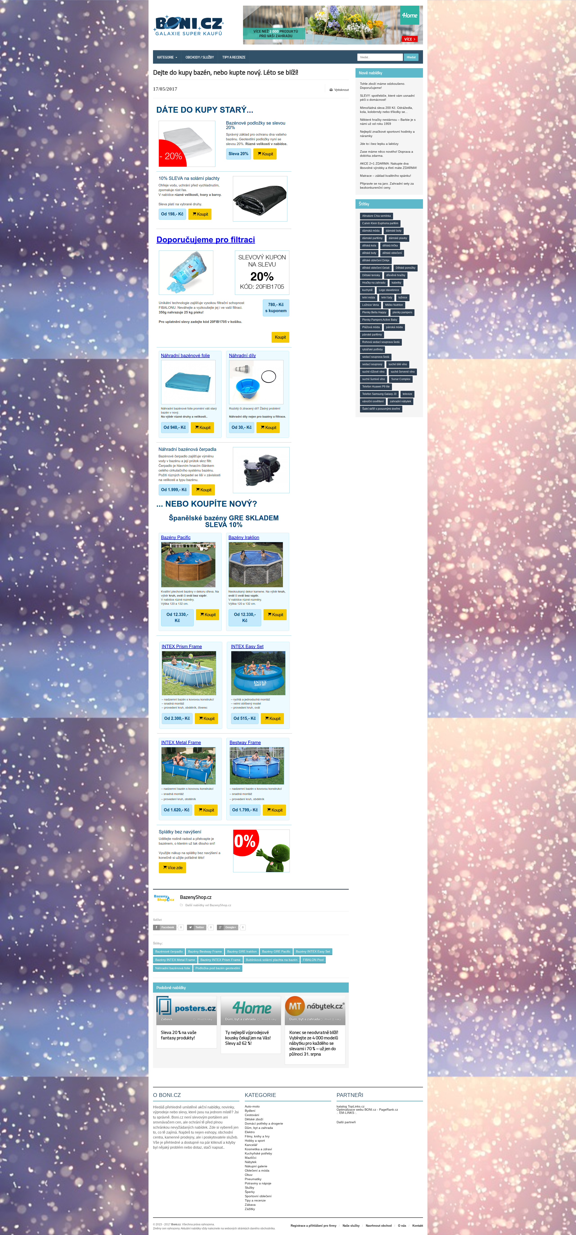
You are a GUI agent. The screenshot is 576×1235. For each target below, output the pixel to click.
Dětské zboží (254, 1119)
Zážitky (250, 1209)
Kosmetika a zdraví (258, 1149)
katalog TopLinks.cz (350, 1106)
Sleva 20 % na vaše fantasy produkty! (178, 1035)
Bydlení (250, 1110)
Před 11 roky (332, 1019)
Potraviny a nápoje (258, 1183)
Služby (249, 1187)
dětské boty (369, 253)
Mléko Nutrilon (394, 305)
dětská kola (369, 245)
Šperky (250, 1192)
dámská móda (371, 230)
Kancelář (251, 1145)
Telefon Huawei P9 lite (376, 386)
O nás (402, 1225)
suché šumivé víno (373, 379)
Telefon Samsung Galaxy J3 (379, 394)
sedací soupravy (372, 364)
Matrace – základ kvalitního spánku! (385, 175)
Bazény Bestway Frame (205, 951)
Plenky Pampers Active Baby (379, 319)
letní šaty (386, 297)
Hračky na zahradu (373, 282)
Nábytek (250, 1162)
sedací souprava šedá (375, 356)
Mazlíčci (250, 1157)
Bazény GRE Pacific (276, 951)
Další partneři (346, 1122)
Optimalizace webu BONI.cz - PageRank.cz (367, 1109)
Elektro (250, 1132)
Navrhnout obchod (379, 1225)
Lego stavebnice (389, 290)
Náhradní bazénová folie (172, 968)
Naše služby (351, 1225)
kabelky (396, 282)
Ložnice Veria (370, 305)
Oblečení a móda (257, 1170)
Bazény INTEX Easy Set (313, 951)
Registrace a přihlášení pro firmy (313, 1225)
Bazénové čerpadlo (169, 951)
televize (407, 394)
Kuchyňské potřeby (258, 1153)
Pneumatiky (253, 1179)
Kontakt (417, 1225)
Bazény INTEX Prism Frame (220, 960)
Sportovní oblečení (258, 1196)
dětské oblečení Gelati (375, 267)
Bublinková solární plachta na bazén (271, 960)
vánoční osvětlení (373, 401)
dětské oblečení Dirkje (375, 260)
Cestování (252, 1115)
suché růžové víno (373, 371)
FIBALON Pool (313, 960)
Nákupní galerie (256, 1166)
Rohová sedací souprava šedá (381, 342)
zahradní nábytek (400, 401)
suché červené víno (403, 371)
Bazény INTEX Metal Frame (175, 960)
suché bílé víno (398, 364)
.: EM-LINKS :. (347, 1112)
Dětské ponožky (405, 267)
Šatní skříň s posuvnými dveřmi (381, 408)
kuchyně (367, 290)
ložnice (402, 297)
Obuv (248, 1175)
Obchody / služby (200, 57)
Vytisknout (341, 90)
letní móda (368, 297)
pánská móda (394, 327)
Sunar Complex (400, 379)
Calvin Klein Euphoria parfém (380, 223)
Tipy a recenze (233, 57)
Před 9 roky (204, 1019)
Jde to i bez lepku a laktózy (379, 143)
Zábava (166, 1019)
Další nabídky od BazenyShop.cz (207, 905)
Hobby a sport (255, 1140)
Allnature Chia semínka (376, 215)
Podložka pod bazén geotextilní (218, 968)
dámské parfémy (372, 238)
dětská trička (390, 245)
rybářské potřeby (372, 349)
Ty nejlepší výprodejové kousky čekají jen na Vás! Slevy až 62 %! (248, 1038)
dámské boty (393, 230)
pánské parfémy (372, 334)
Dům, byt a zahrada (240, 1019)
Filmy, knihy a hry (257, 1136)
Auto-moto (252, 1106)
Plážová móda (371, 327)
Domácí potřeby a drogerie (264, 1123)
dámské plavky (398, 238)
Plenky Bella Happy (374, 312)
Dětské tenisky (371, 275)
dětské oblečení (392, 253)
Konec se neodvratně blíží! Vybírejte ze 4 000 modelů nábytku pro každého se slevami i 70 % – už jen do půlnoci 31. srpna (313, 1043)
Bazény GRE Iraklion (242, 951)
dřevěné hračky (395, 275)
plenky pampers (402, 312)
